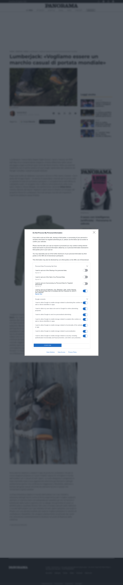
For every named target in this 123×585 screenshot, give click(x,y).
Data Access (61, 352)
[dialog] (61, 292)
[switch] (85, 270)
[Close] (95, 233)
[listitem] (61, 266)
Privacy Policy (72, 352)
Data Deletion (51, 352)
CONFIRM (47, 345)
